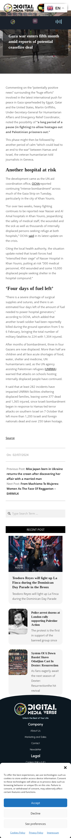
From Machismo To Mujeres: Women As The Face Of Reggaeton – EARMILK (33, 488)
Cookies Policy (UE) (35, 762)
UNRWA (50, 369)
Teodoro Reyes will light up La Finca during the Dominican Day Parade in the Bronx (34, 582)
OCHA (36, 183)
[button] (65, 767)
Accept (35, 803)
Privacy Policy (36, 832)
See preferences (35, 824)
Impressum (53, 832)
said (31, 236)
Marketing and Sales (35, 737)
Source (10, 438)
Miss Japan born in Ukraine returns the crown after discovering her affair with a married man (35, 474)
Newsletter (35, 749)
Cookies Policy (17, 832)
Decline (35, 813)
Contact (35, 743)
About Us (35, 730)
